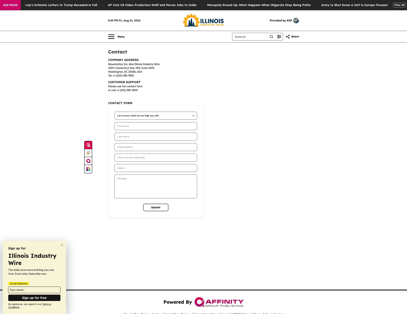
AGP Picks (10, 5)
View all (399, 5)
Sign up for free (34, 298)
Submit (155, 207)
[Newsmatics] (88, 169)
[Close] (62, 245)
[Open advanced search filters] (279, 36)
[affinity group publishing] (88, 161)
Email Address (18, 283)
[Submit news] (88, 145)
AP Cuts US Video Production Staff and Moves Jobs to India (152, 5)
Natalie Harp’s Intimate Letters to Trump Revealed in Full (54, 5)
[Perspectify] (88, 153)
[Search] (271, 36)
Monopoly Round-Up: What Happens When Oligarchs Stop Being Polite (259, 5)
